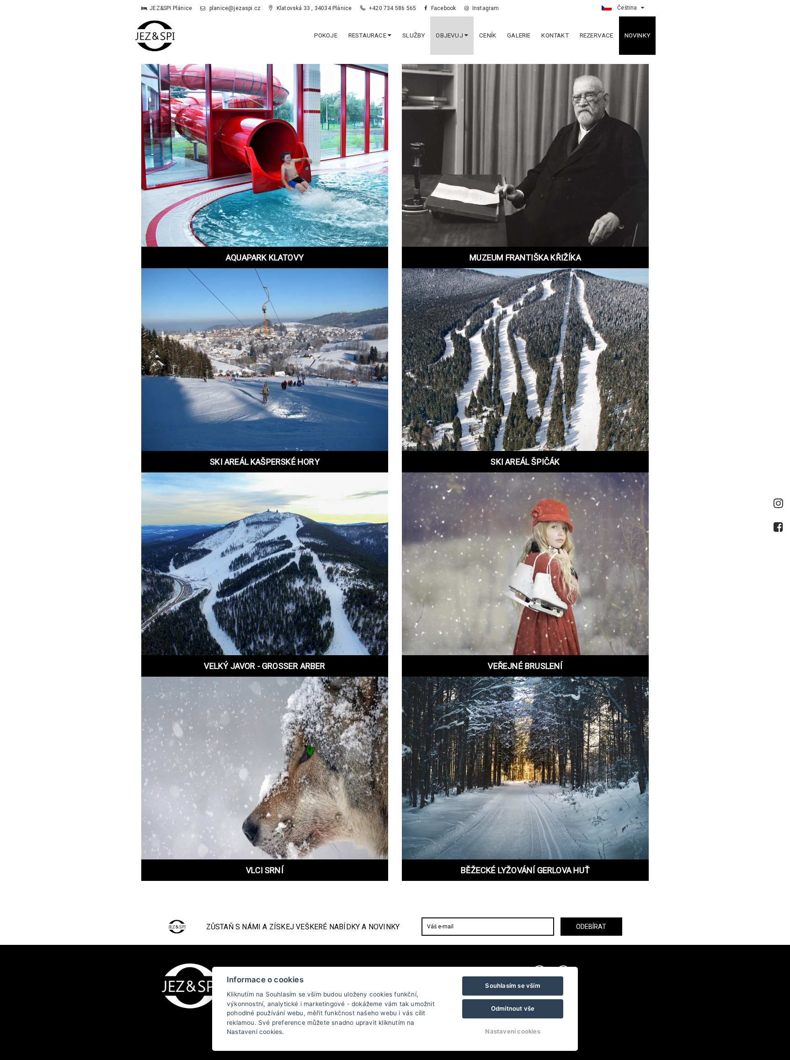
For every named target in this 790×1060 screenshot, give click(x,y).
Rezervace (597, 35)
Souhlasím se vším (512, 985)
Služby (413, 35)
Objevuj (450, 35)
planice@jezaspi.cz (234, 8)
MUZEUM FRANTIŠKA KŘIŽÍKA (525, 257)
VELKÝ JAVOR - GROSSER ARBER (264, 666)
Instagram (485, 8)
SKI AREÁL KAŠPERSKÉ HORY (265, 461)
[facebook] (778, 527)
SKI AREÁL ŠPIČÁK (525, 461)
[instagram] (778, 503)
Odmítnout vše (513, 1008)
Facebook (443, 8)
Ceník (487, 35)
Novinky (637, 35)
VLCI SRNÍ (264, 870)
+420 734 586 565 (392, 8)
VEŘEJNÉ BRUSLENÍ (525, 666)
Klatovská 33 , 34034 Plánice (313, 8)
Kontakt (554, 35)
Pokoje (325, 35)
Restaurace (368, 35)
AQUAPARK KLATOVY (265, 257)
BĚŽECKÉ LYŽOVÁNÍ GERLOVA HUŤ (525, 870)
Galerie (518, 35)
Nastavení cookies (512, 1031)
